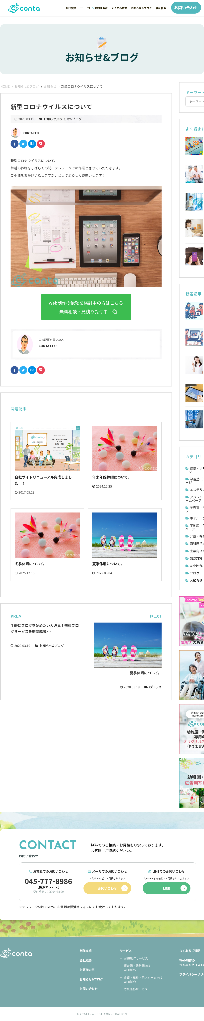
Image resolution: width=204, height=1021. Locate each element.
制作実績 (71, 8)
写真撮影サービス (136, 989)
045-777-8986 (48, 881)
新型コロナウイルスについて (24, 8)
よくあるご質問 (189, 950)
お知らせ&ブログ (69, 118)
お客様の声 (101, 8)
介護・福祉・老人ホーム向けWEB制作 (143, 979)
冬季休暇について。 (31, 563)
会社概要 (161, 8)
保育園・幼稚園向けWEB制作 (137, 967)
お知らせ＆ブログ (141, 8)
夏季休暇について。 (108, 563)
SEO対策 (196, 558)
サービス (85, 8)
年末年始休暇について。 (111, 477)
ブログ (194, 573)
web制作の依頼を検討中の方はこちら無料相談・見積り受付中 (86, 307)
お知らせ (49, 118)
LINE (166, 888)
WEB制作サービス (136, 958)
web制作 (196, 565)
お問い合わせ (186, 7)
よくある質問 (119, 8)
